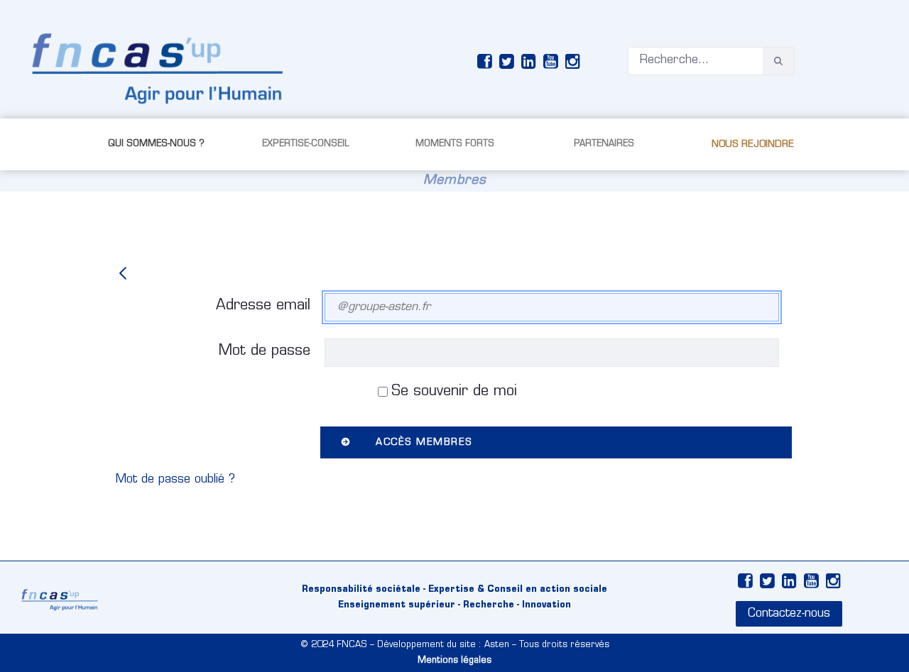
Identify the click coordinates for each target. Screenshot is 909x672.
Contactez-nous (789, 613)
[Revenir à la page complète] (123, 275)
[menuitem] (156, 144)
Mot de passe (264, 351)
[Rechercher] (778, 61)
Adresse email (263, 306)
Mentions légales (454, 660)
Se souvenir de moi (454, 392)
